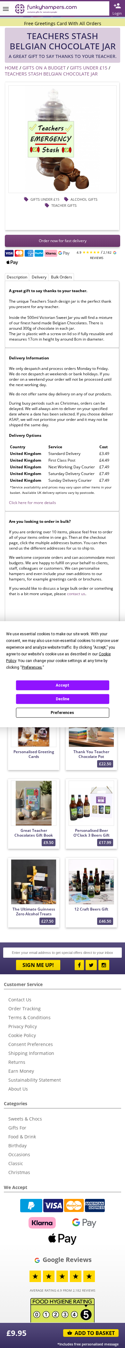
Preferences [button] (32, 667)
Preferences (62, 712)
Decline (62, 699)
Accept (62, 685)
